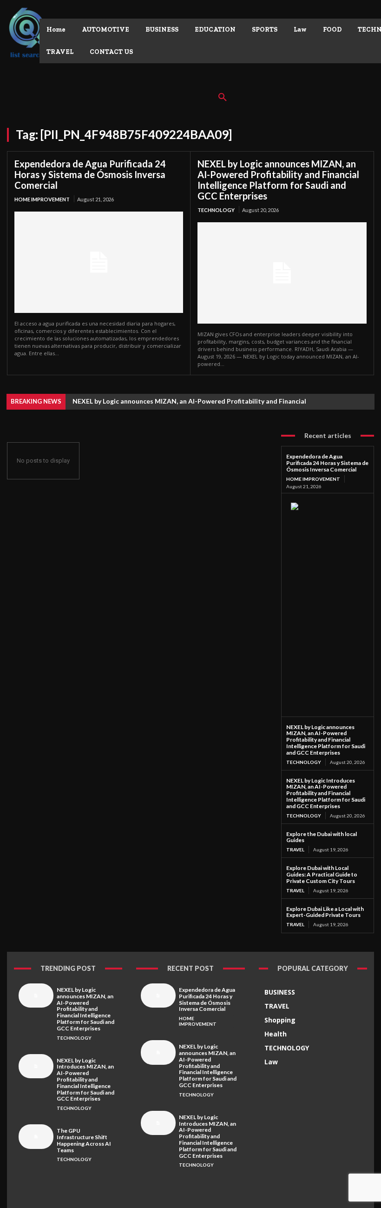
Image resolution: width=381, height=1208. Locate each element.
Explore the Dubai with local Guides (321, 837)
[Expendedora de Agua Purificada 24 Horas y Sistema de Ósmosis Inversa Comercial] (98, 262)
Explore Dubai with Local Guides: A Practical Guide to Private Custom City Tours (321, 874)
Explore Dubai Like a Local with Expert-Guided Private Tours (325, 912)
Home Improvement (42, 199)
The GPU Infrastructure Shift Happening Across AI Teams (84, 1140)
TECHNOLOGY (216, 210)
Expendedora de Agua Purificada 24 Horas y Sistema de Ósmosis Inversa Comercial (90, 174)
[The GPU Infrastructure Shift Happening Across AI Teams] (36, 1136)
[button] (222, 97)
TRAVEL (295, 849)
